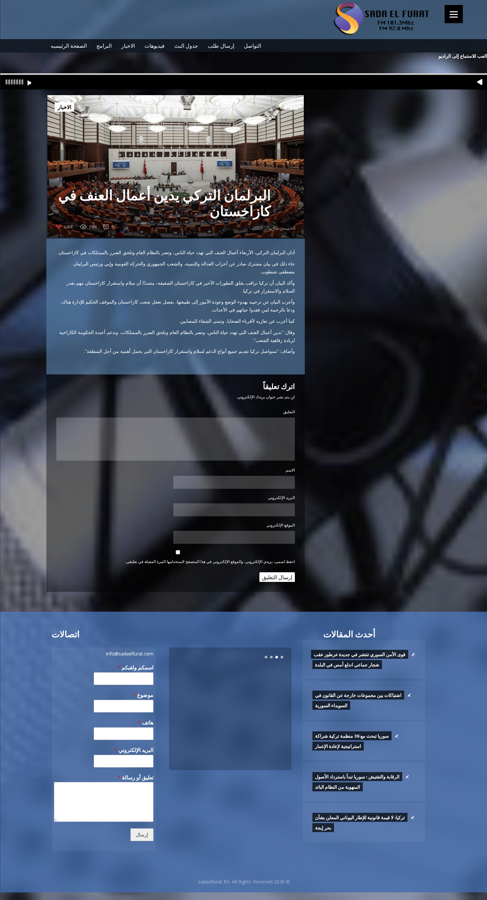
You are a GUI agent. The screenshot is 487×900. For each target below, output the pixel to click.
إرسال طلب (221, 46)
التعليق (289, 412)
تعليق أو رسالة (135, 777)
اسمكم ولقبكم (135, 667)
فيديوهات (154, 46)
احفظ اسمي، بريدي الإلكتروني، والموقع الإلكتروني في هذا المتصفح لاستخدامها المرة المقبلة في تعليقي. (210, 561)
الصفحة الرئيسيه (69, 46)
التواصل (252, 46)
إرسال (142, 834)
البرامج (104, 46)
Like (68, 226)
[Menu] (454, 14)
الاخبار (128, 46)
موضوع (143, 695)
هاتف (145, 722)
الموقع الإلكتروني (280, 525)
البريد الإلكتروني (281, 497)
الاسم (290, 470)
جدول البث (186, 46)
